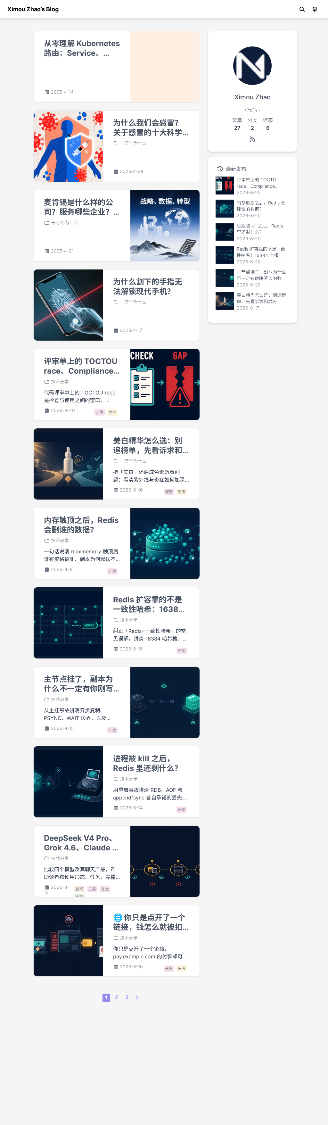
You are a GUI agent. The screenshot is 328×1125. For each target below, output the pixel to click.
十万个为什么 (133, 143)
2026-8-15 (62, 569)
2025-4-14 (62, 92)
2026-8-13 (56, 890)
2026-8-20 (63, 410)
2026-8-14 (131, 807)
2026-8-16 (131, 489)
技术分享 (60, 381)
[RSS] (253, 139)
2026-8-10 (131, 966)
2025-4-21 (62, 250)
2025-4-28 (132, 171)
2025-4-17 (131, 330)
